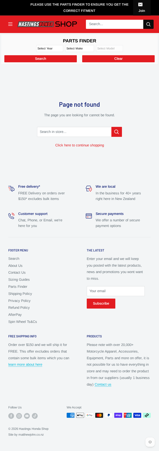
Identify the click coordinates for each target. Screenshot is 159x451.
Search (13, 259)
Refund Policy (19, 308)
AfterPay (15, 315)
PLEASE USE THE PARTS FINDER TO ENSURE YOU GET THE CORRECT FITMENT (79, 7)
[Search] (148, 24)
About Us (15, 266)
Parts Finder (17, 287)
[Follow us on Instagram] (19, 416)
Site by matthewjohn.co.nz (26, 434)
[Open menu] (10, 24)
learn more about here (25, 364)
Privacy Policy (19, 301)
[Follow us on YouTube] (27, 416)
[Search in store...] (116, 132)
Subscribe (101, 303)
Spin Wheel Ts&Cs (22, 322)
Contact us (103, 384)
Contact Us (17, 273)
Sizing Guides (19, 280)
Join (142, 10)
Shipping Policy (20, 294)
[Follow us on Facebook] (11, 416)
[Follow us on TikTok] (35, 416)
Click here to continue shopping (79, 145)
